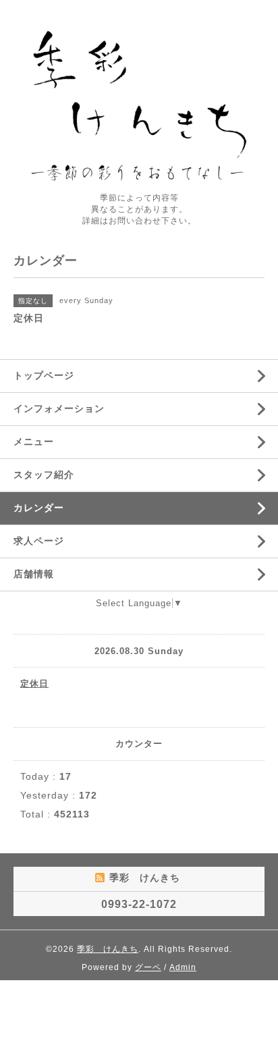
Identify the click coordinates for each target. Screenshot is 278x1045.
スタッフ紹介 (43, 474)
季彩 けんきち (107, 949)
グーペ (148, 967)
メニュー (33, 441)
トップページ (43, 375)
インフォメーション (59, 408)
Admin (182, 967)
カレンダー (38, 507)
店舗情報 (33, 573)
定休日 (34, 683)
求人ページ (38, 540)
